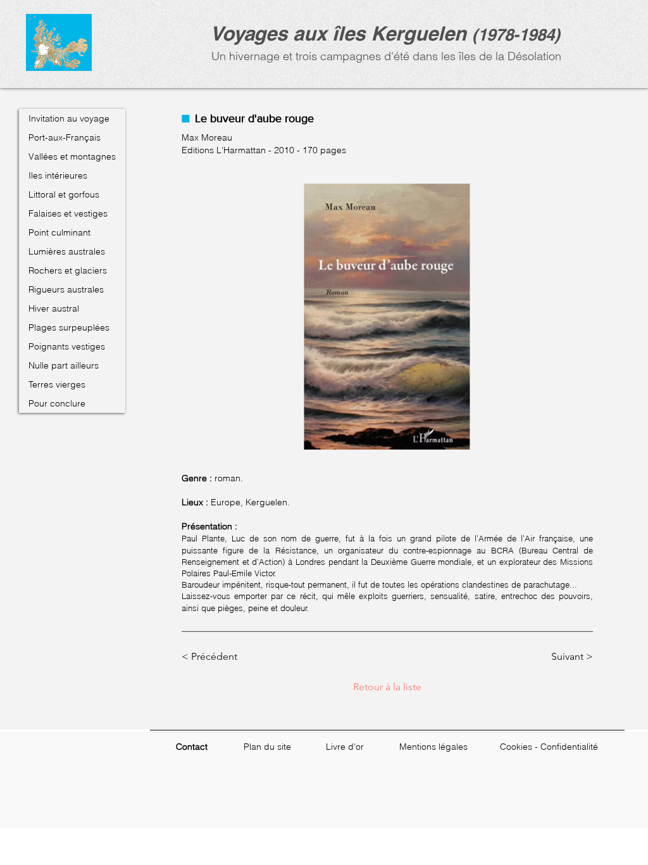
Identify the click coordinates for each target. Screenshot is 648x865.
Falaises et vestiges (68, 213)
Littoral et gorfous (63, 194)
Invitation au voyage (68, 118)
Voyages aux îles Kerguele (332, 33)
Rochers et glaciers (67, 270)
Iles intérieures (57, 175)
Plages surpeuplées (68, 327)
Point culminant (59, 232)
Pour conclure (56, 403)
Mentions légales (433, 746)
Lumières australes (66, 251)
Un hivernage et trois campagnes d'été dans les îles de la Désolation (384, 56)
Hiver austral (53, 308)
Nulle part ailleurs (63, 365)
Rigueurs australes (66, 289)
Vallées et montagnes (72, 156)
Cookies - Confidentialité (549, 746)
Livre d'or (345, 746)
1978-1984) (519, 34)
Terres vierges (56, 384)
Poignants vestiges (66, 346)
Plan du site (267, 746)
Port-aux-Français (64, 137)
